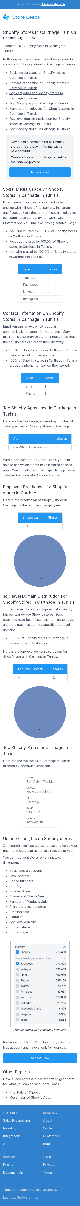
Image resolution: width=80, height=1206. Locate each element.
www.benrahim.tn (39, 792)
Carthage (33, 802)
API (6, 1144)
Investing (9, 1128)
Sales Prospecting (16, 1120)
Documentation (14, 1172)
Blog (46, 1144)
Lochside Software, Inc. (20, 1197)
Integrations (12, 1136)
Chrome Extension (53, 4)
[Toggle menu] (74, 17)
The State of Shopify (24, 1092)
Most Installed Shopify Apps (30, 1097)
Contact (49, 1128)
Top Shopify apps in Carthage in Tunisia (38, 103)
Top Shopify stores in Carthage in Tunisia (39, 129)
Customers (51, 1136)
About (47, 1120)
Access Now (40, 172)
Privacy (48, 1165)
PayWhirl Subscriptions (30, 447)
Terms (47, 1172)
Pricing (8, 1165)
